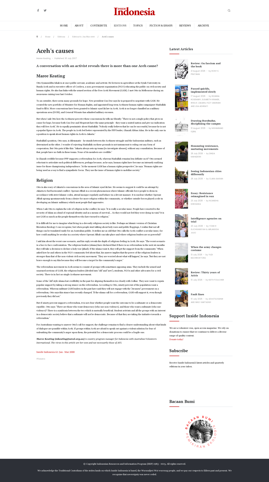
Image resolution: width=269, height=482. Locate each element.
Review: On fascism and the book (206, 65)
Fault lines (197, 294)
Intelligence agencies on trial (206, 220)
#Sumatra (40, 359)
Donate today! (176, 339)
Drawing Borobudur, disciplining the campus (206, 122)
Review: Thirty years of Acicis (205, 274)
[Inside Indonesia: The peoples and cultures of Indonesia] (134, 10)
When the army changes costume (206, 248)
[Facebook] (38, 10)
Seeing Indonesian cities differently (206, 172)
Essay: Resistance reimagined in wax (202, 194)
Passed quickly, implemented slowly (203, 90)
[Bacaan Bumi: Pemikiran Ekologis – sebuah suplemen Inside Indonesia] (201, 431)
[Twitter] (45, 10)
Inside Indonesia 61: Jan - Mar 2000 (55, 352)
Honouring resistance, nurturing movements (205, 147)
